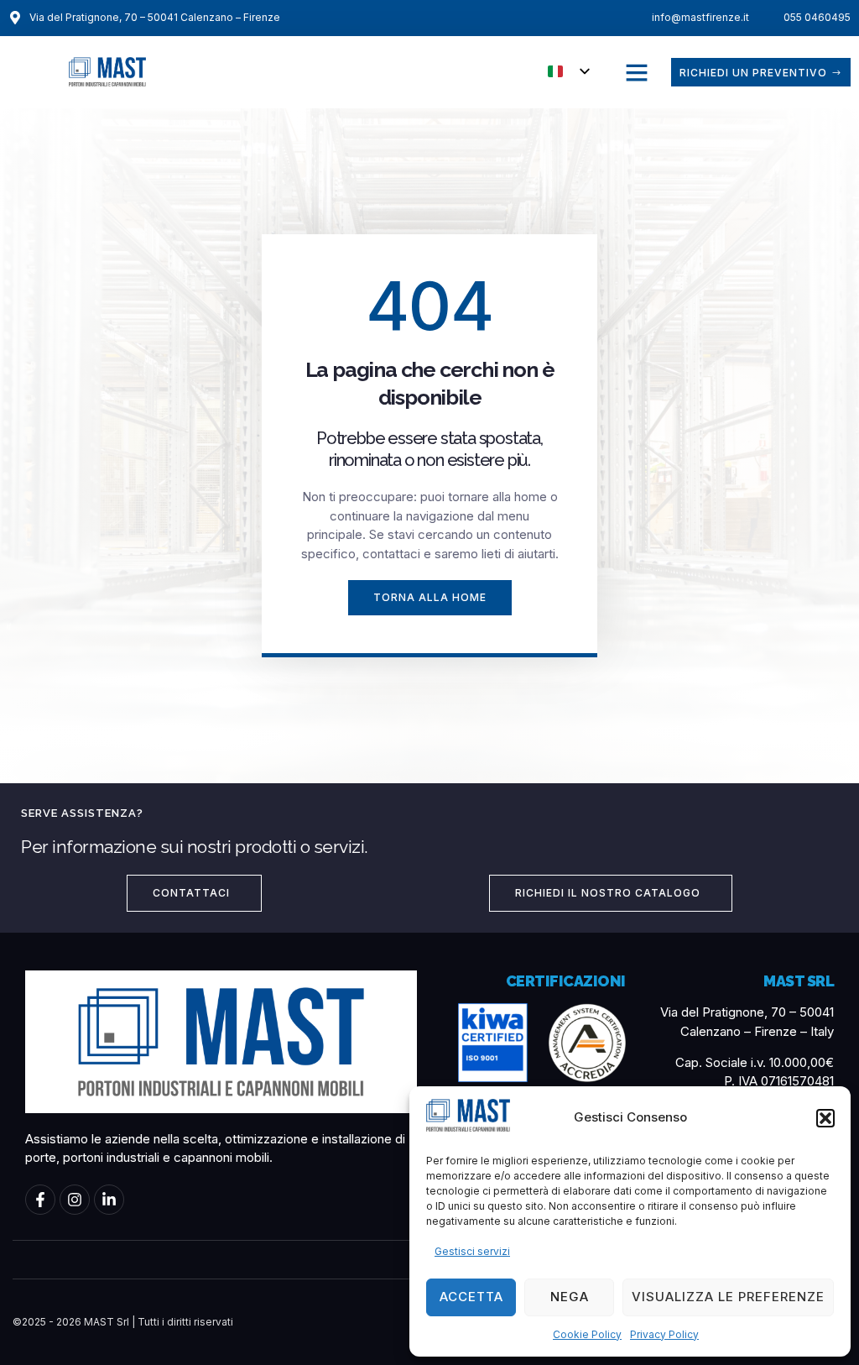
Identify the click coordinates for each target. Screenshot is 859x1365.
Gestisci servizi (472, 1251)
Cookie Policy (587, 1334)
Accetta (471, 1297)
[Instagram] (75, 1200)
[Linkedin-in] (109, 1200)
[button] (825, 1118)
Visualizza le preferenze (728, 1297)
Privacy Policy (664, 1334)
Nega (569, 1297)
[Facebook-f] (40, 1200)
